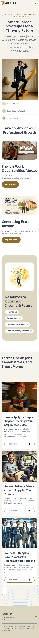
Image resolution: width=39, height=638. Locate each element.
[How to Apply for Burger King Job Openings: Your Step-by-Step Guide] (19, 397)
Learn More (10, 184)
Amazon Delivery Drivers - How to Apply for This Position (19, 490)
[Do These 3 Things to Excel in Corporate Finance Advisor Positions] (19, 533)
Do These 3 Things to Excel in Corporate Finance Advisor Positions (19, 556)
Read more (12, 444)
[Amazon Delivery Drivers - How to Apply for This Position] (19, 466)
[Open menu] (35, 3)
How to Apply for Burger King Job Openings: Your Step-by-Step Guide (18, 421)
